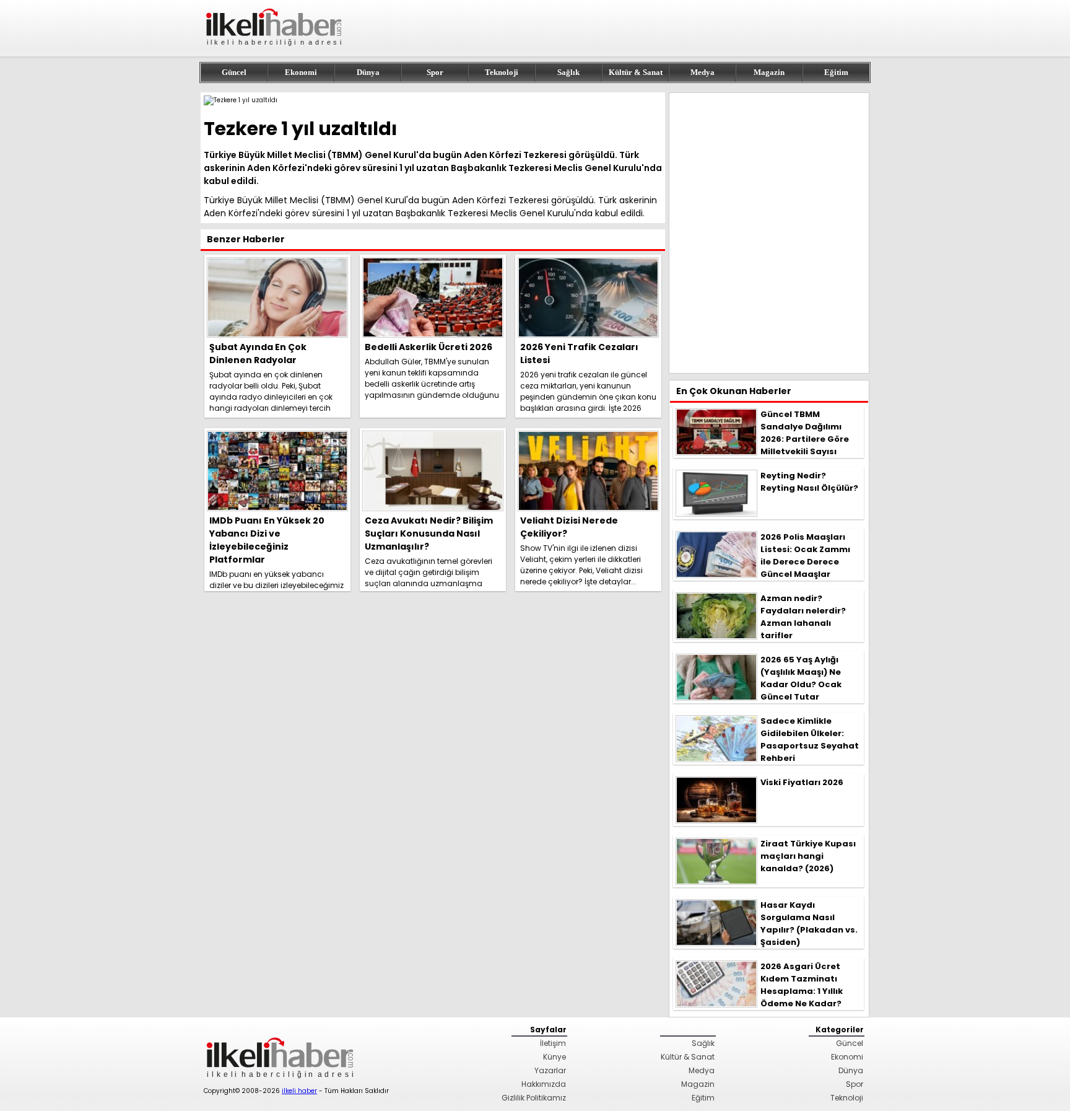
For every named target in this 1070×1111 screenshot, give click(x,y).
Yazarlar (550, 1070)
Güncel (234, 72)
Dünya (368, 72)
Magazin (769, 72)
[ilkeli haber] (275, 51)
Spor (435, 72)
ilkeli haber (299, 1091)
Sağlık (568, 72)
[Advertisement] (769, 233)
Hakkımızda (543, 1084)
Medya (702, 72)
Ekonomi (301, 72)
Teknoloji (501, 72)
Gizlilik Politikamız (534, 1097)
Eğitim (836, 72)
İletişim (553, 1043)
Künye (554, 1057)
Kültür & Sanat (636, 72)
